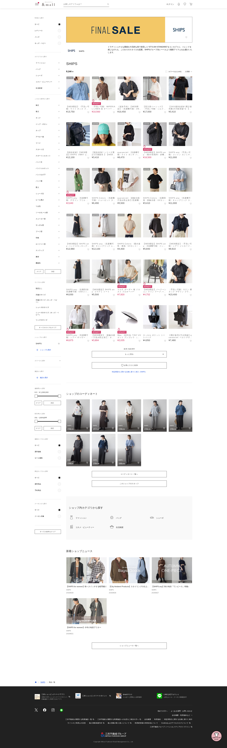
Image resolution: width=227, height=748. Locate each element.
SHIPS (42, 682)
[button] (48, 24)
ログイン (170, 4)
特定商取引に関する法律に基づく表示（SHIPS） (129, 372)
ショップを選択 (45, 350)
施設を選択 (44, 378)
